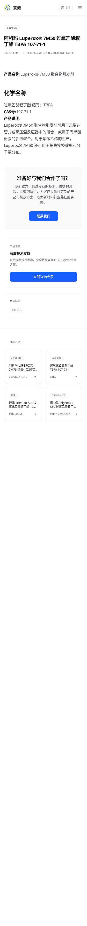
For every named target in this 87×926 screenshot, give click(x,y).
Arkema (12, 28)
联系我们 (43, 216)
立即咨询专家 (43, 276)
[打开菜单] (80, 8)
